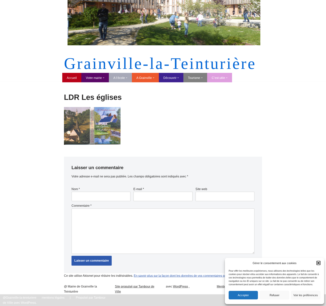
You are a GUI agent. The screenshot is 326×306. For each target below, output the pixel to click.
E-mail (138, 189)
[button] (318, 263)
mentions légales (53, 297)
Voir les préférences (305, 295)
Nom (76, 189)
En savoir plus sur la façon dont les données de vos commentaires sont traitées (186, 275)
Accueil (72, 77)
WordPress (180, 286)
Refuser (274, 295)
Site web (201, 189)
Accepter (243, 295)
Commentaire (81, 205)
